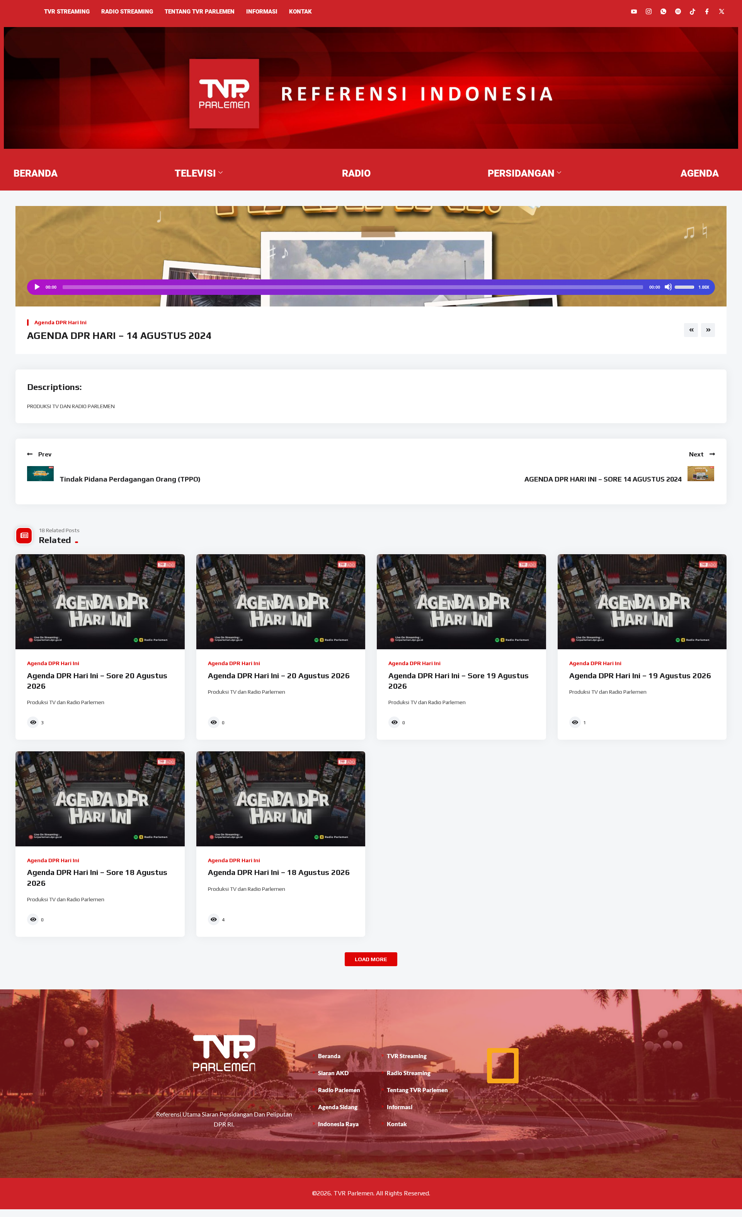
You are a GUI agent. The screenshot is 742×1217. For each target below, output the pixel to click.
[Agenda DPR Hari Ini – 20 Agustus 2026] (281, 601)
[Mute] (668, 286)
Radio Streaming (127, 11)
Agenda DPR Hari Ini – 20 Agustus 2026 (279, 675)
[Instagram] (649, 11)
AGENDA (700, 173)
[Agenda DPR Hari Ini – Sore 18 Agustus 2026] (100, 798)
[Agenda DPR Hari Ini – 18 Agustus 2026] (281, 798)
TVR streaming (67, 11)
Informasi (261, 11)
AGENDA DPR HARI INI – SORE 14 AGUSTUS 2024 (603, 479)
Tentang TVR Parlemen (200, 11)
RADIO (356, 173)
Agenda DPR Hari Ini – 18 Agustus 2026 (279, 872)
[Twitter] (722, 11)
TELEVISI (195, 173)
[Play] (36, 286)
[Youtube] (634, 11)
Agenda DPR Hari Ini (60, 322)
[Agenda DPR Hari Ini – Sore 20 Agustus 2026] (100, 601)
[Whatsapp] (663, 11)
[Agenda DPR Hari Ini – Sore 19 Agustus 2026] (461, 601)
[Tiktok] (692, 11)
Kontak (300, 11)
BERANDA (36, 173)
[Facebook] (707, 11)
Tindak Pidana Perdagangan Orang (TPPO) (130, 479)
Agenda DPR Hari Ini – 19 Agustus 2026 (640, 675)
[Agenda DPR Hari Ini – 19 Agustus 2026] (642, 601)
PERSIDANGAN (521, 173)
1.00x (703, 287)
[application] (371, 287)
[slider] (685, 286)
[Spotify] (678, 11)
